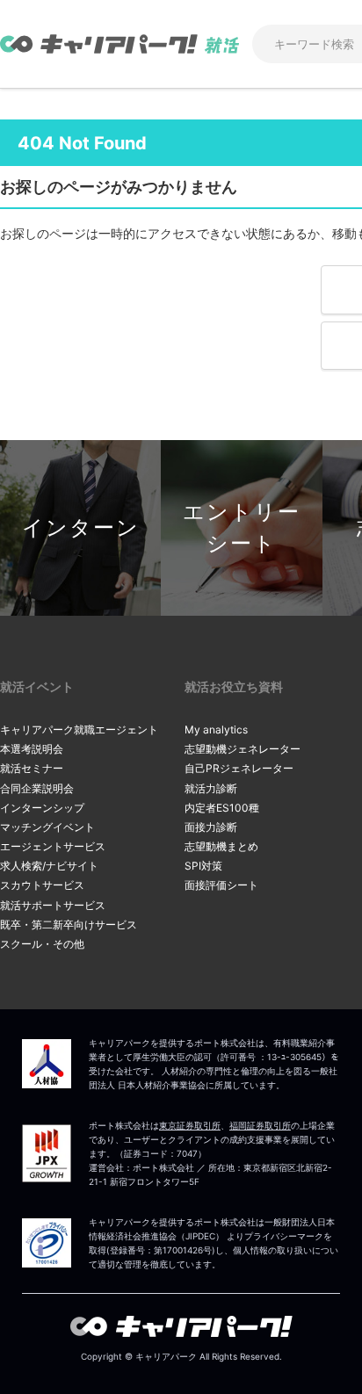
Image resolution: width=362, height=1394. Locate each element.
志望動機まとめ (221, 846)
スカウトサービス (42, 885)
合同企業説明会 (37, 788)
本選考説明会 (31, 748)
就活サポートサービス (52, 905)
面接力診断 (211, 827)
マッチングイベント (47, 827)
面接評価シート (221, 885)
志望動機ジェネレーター (242, 748)
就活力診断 (211, 788)
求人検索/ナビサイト (49, 865)
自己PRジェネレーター (239, 768)
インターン (81, 527)
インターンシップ (42, 807)
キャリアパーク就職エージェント (79, 729)
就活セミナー (31, 768)
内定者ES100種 (222, 807)
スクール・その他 (42, 943)
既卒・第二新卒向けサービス (68, 924)
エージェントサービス (52, 846)
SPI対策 (203, 865)
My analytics (216, 729)
